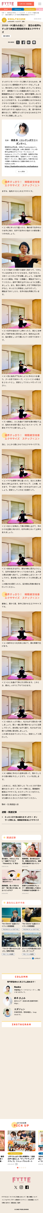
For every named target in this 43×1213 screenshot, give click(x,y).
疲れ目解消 (7, 36)
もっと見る (21, 171)
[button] (17, 1167)
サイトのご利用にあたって (17, 1197)
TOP (3, 12)
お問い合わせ (6, 1203)
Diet (6, 9)
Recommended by (25, 958)
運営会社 (13, 1203)
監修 (19, 1203)
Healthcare (30, 9)
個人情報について (32, 1197)
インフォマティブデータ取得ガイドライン (14, 1200)
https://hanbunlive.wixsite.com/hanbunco (21, 166)
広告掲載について (33, 1200)
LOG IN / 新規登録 (26, 4)
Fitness (18, 9)
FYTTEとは (5, 1197)
